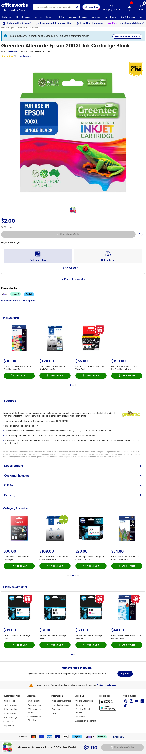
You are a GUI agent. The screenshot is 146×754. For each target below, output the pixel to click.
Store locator (9, 701)
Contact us (8, 721)
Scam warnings (10, 717)
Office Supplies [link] (23, 17)
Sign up (125, 673)
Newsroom (80, 717)
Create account (34, 701)
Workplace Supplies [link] (78, 17)
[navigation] (7, 17)
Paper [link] (49, 17)
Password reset (34, 705)
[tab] (73, 401)
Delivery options (10, 709)
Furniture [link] (38, 17)
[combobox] (56, 7)
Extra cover (56, 709)
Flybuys (54, 713)
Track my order (10, 705)
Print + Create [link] (110, 17)
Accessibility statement (85, 721)
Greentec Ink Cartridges (27, 28)
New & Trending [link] (127, 17)
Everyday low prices (60, 705)
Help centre (8, 726)
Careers (79, 705)
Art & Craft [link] (60, 17)
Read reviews (25, 56)
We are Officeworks (84, 701)
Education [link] (95, 17)
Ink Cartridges (7, 28)
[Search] (77, 7)
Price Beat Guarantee (61, 701)
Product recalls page (106, 685)
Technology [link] (7, 17)
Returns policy (9, 713)
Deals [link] (141, 17)
